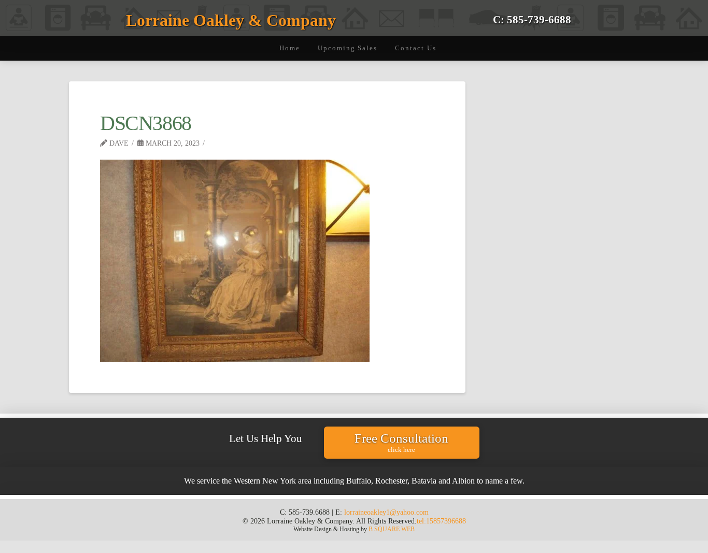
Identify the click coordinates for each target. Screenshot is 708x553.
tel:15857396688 (441, 521)
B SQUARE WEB (392, 529)
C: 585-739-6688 (532, 19)
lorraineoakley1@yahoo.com (386, 512)
